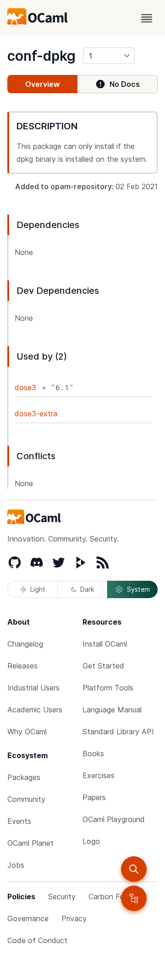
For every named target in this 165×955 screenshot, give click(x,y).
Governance (28, 918)
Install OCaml (104, 643)
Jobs (15, 865)
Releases (22, 665)
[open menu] (146, 18)
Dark (87, 589)
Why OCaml (27, 731)
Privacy (74, 918)
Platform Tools (107, 687)
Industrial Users (33, 687)
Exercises (98, 775)
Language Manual (112, 709)
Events (19, 821)
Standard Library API (118, 731)
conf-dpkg (41, 56)
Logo (91, 841)
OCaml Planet (30, 843)
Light (37, 589)
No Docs (125, 84)
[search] (134, 869)
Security (62, 896)
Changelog (25, 643)
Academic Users (34, 709)
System (138, 589)
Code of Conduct (37, 940)
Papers (94, 797)
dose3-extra (36, 413)
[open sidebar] (134, 898)
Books (93, 753)
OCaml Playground (113, 819)
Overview (42, 84)
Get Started (103, 665)
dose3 (25, 387)
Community (26, 799)
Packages (23, 777)
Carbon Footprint (117, 896)
